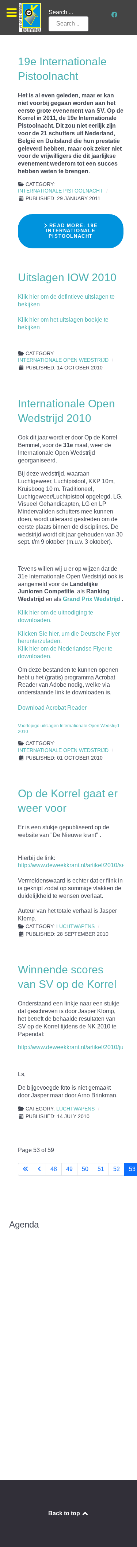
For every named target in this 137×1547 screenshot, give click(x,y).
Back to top (64, 1513)
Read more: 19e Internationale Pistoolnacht (72, 231)
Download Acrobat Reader (52, 708)
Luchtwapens (75, 926)
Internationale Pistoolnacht (60, 191)
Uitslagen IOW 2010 (67, 277)
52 (116, 1169)
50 (85, 1169)
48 (53, 1169)
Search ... (61, 12)
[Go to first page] (25, 1169)
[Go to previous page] (39, 1169)
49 (69, 1169)
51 (101, 1169)
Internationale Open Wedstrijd (63, 360)
